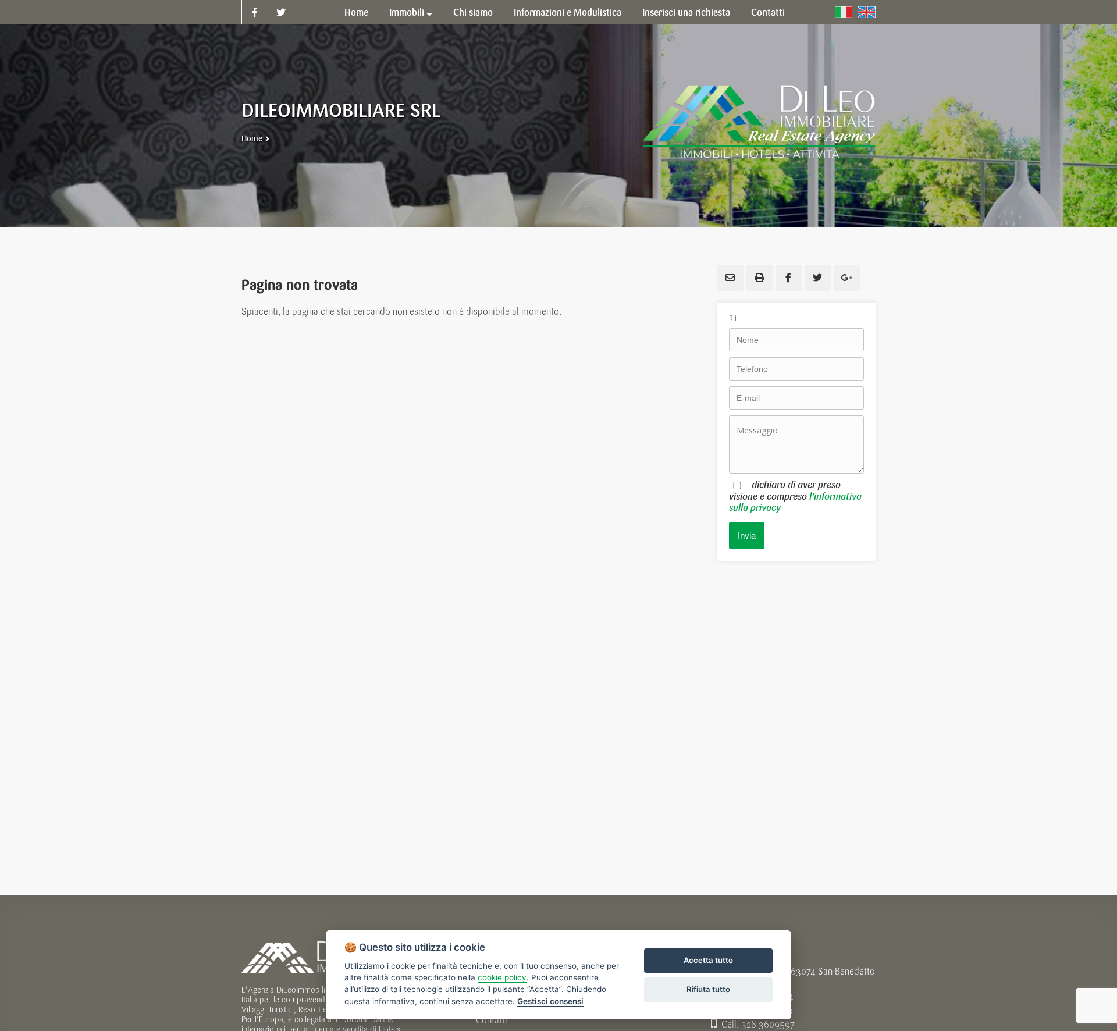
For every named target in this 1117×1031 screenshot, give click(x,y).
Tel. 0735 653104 (759, 996)
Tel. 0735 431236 (759, 1010)
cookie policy (502, 977)
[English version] (867, 12)
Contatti (491, 1020)
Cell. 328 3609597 (758, 1024)
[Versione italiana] (843, 12)
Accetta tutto (708, 960)
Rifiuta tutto (708, 989)
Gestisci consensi (550, 1001)
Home (251, 139)
